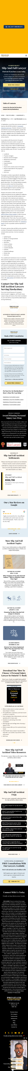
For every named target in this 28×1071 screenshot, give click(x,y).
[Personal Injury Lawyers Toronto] (5, 56)
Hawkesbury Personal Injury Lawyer (12, 402)
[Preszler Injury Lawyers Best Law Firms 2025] (25, 444)
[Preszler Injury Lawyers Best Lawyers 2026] (14, 444)
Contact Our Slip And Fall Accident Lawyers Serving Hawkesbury (12, 108)
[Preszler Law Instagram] (12, 1032)
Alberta (18, 991)
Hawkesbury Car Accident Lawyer (11, 397)
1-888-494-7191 (15, 881)
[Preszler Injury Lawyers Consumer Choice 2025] (3, 444)
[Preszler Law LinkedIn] (19, 1032)
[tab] (12, 491)
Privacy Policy (8, 379)
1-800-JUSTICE (9, 277)
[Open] (26, 55)
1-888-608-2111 (14, 89)
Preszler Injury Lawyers (11, 730)
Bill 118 (11, 186)
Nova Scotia (17, 992)
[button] (14, 768)
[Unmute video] (18, 1052)
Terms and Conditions (18, 379)
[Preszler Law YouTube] (16, 1032)
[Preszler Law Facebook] (5, 1032)
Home (2, 115)
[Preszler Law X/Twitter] (8, 1032)
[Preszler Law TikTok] (22, 1032)
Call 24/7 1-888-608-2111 (15, 26)
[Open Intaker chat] (12, 1070)
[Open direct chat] (24, 1038)
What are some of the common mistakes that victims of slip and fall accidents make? (14, 776)
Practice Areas (10, 115)
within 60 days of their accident (9, 214)
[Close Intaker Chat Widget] (26, 1038)
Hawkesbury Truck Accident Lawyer (11, 404)
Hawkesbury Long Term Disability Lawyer (13, 399)
